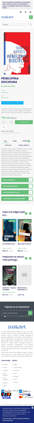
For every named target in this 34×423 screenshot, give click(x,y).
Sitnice (15, 379)
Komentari (8, 145)
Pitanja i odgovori (24, 145)
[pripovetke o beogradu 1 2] (25, 275)
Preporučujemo (18, 367)
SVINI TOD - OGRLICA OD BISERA (9, 289)
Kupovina (5, 370)
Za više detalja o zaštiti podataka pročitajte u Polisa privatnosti (16, 419)
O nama (5, 364)
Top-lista (16, 370)
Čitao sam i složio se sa (17, 316)
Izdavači (16, 382)
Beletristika (4, 98)
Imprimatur (4, 92)
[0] (30, 12)
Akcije (15, 373)
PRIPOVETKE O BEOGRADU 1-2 (22, 289)
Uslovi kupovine (5, 374)
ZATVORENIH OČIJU (8, 244)
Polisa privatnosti (6, 379)
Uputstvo (5, 382)
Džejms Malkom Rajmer (9, 292)
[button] (26, 213)
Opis (5, 141)
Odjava (5, 385)
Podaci (15, 141)
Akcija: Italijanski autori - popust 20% (12, 103)
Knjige (15, 364)
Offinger (26, 141)
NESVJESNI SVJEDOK (24, 244)
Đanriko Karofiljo (8, 86)
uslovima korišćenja (24, 316)
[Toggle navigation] (31, 17)
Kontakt (5, 367)
